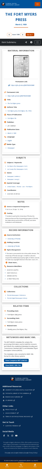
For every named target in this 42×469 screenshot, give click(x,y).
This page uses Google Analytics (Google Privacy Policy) (21, 453)
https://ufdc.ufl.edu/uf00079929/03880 (19, 96)
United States (11, 186)
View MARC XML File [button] (13, 365)
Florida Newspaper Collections (16, 295)
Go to (29, 35)
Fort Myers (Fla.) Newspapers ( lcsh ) (17, 166)
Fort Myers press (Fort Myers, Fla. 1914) (19, 111)
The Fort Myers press (14, 103)
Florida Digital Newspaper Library (17, 298)
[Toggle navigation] (37, 4)
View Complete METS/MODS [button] (16, 360)
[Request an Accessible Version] (31, 42)
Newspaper (11, 148)
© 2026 (21, 461)
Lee (23, 186)
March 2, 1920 (12, 133)
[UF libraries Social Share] (26, 42)
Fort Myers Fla (12, 118)
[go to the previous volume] (9, 34)
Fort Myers (29, 186)
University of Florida (14, 239)
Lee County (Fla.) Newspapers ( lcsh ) (17, 169)
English (10, 141)
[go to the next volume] (22, 34)
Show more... (13, 262)
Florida (19, 186)
